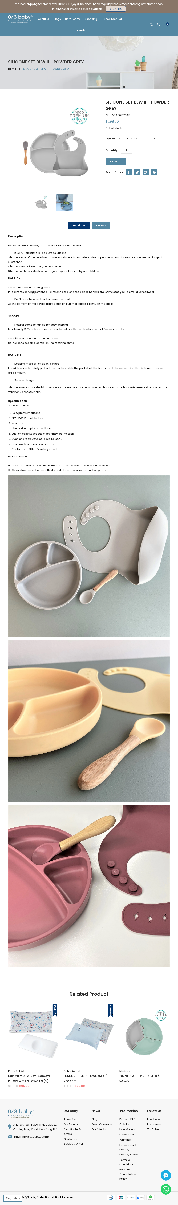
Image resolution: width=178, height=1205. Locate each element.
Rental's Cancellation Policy (127, 1174)
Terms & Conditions (126, 1162)
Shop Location (113, 19)
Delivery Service (129, 1154)
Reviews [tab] (101, 225)
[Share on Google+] (146, 172)
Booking (82, 30)
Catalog (124, 1124)
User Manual (127, 1129)
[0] (164, 24)
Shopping (91, 19)
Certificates (73, 19)
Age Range (113, 138)
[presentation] (42, 202)
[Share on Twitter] (137, 172)
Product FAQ (127, 1119)
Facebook (153, 1119)
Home (12, 69)
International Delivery (127, 1147)
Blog (94, 1119)
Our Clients (99, 1129)
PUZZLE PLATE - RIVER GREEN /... (140, 1076)
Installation (126, 1134)
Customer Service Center (73, 1141)
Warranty (125, 1140)
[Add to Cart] (29, 1056)
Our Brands (71, 1124)
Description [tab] (79, 225)
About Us (70, 1119)
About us (44, 19)
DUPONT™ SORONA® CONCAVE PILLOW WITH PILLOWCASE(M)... (29, 1078)
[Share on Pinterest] (154, 172)
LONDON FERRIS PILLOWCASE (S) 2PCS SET (86, 1078)
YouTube (153, 1129)
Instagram (154, 1124)
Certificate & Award (72, 1131)
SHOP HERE (116, 9)
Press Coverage (102, 1124)
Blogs (57, 19)
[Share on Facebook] (129, 172)
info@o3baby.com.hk (35, 1136)
